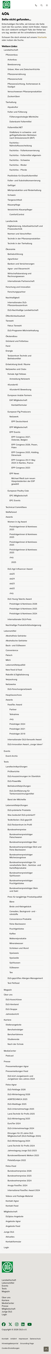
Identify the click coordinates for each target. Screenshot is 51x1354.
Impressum (23, 1339)
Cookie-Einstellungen (10, 1348)
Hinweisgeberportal (10, 1343)
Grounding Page (27, 1343)
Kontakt (5, 1339)
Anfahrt (13, 1339)
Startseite (42, 37)
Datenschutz (35, 1339)
